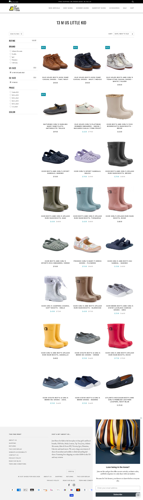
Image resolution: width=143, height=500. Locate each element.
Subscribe (118, 494)
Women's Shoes (82, 8)
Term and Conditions (17, 464)
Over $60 (15, 107)
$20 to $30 (15, 95)
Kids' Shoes (68, 8)
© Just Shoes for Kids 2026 (29, 476)
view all (34, 40)
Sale (125, 8)
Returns (12, 446)
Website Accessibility (18, 452)
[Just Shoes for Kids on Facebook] (69, 485)
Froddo (14, 54)
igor (13, 57)
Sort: (110, 34)
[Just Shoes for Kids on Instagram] (74, 485)
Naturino (14, 60)
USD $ (70, 471)
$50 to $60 (15, 104)
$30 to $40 (15, 98)
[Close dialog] (141, 418)
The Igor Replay (15, 449)
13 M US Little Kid (18, 73)
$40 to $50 (15, 101)
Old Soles (15, 63)
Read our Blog (15, 461)
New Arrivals (54, 8)
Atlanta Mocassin (17, 51)
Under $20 (15, 92)
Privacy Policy (15, 458)
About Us (13, 440)
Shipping (12, 443)
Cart (132, 8)
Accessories (114, 8)
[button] (118, 441)
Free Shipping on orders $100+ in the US (74, 1)
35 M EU (15, 82)
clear (35, 68)
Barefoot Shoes (99, 8)
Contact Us (13, 455)
